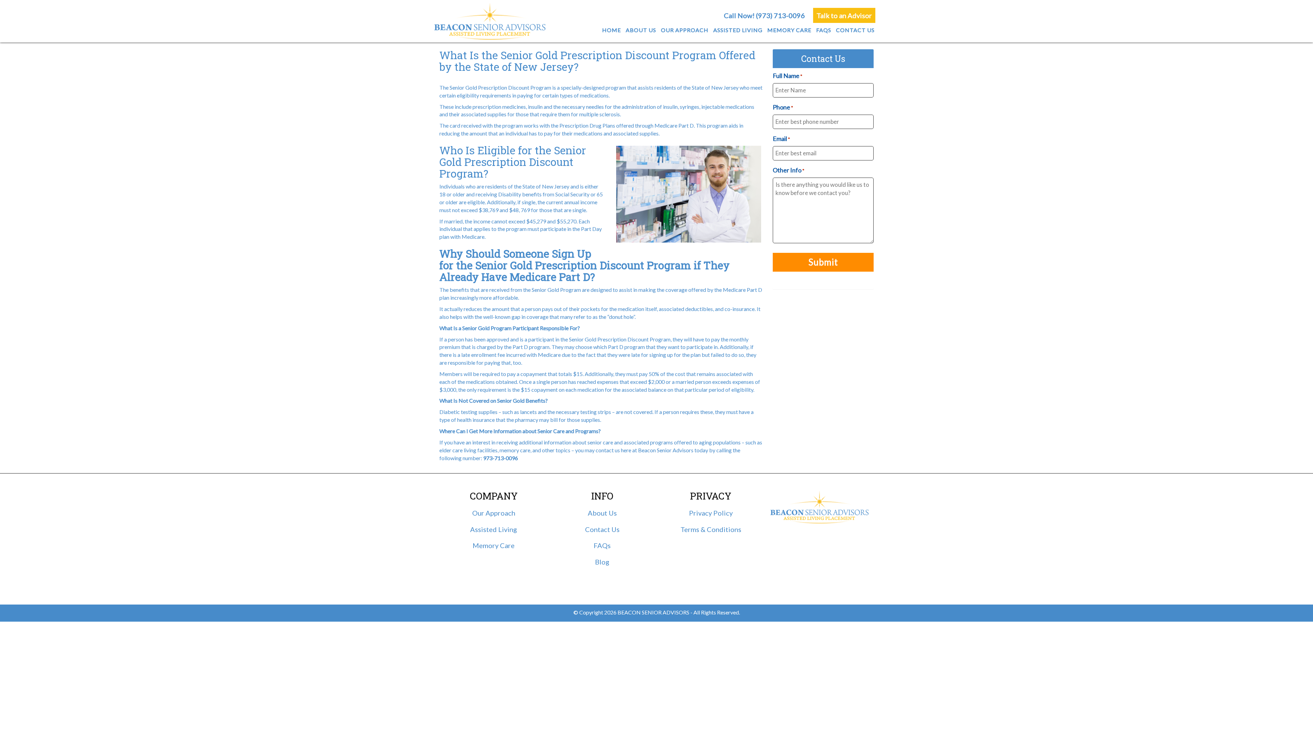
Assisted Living (493, 529)
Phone (783, 107)
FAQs (602, 545)
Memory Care (494, 545)
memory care (515, 450)
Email (781, 138)
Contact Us (602, 529)
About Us (602, 513)
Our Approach (493, 513)
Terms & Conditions (710, 529)
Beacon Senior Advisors (665, 450)
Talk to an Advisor (844, 15)
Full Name (787, 75)
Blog (602, 562)
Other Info (788, 170)
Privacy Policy (711, 513)
